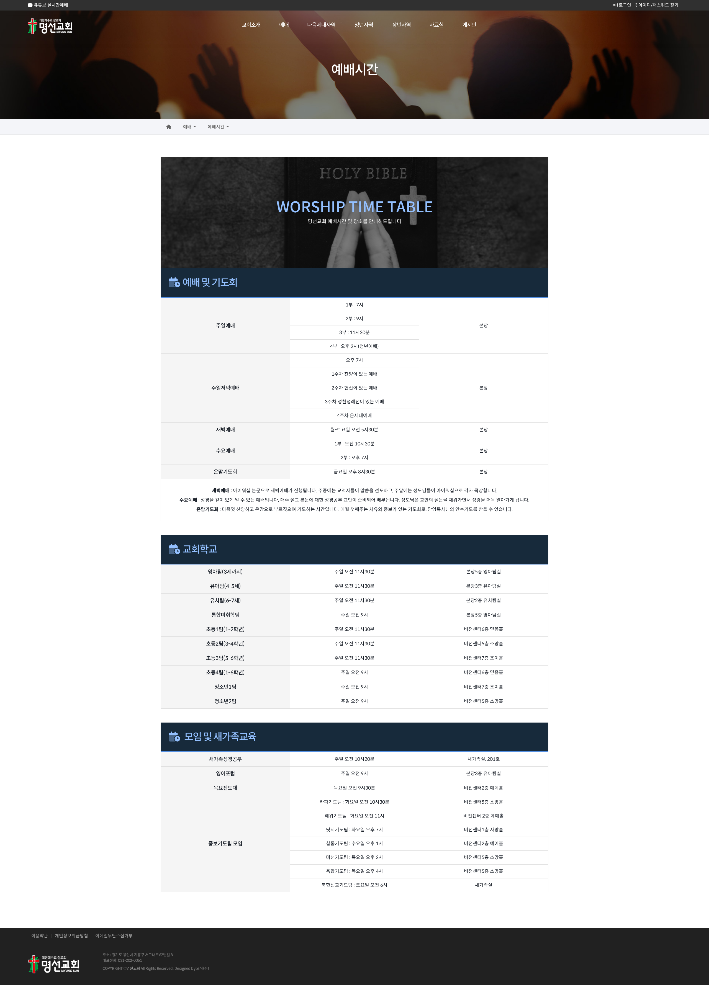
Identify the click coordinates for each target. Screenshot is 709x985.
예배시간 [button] (216, 127)
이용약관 (39, 936)
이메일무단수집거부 (114, 936)
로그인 (624, 5)
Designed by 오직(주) (191, 968)
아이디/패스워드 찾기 (658, 5)
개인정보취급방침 (71, 936)
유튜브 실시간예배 (50, 5)
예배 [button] (187, 127)
